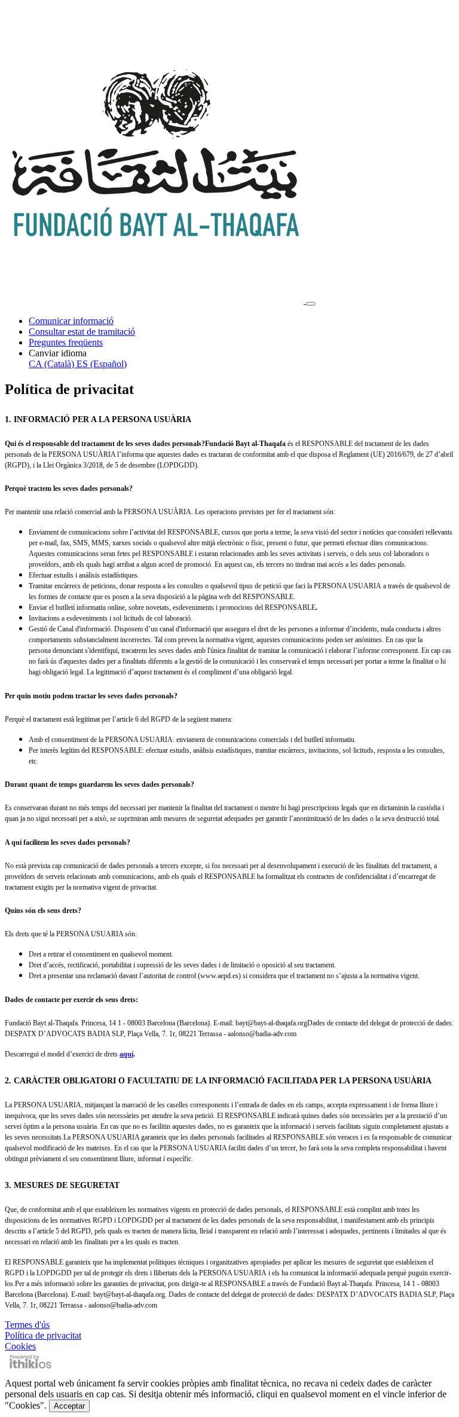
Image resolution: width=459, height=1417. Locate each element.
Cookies (20, 1346)
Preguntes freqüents (66, 342)
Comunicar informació (71, 321)
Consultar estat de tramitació (82, 331)
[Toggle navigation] (311, 304)
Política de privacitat (43, 1335)
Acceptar (69, 1405)
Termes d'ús (27, 1325)
